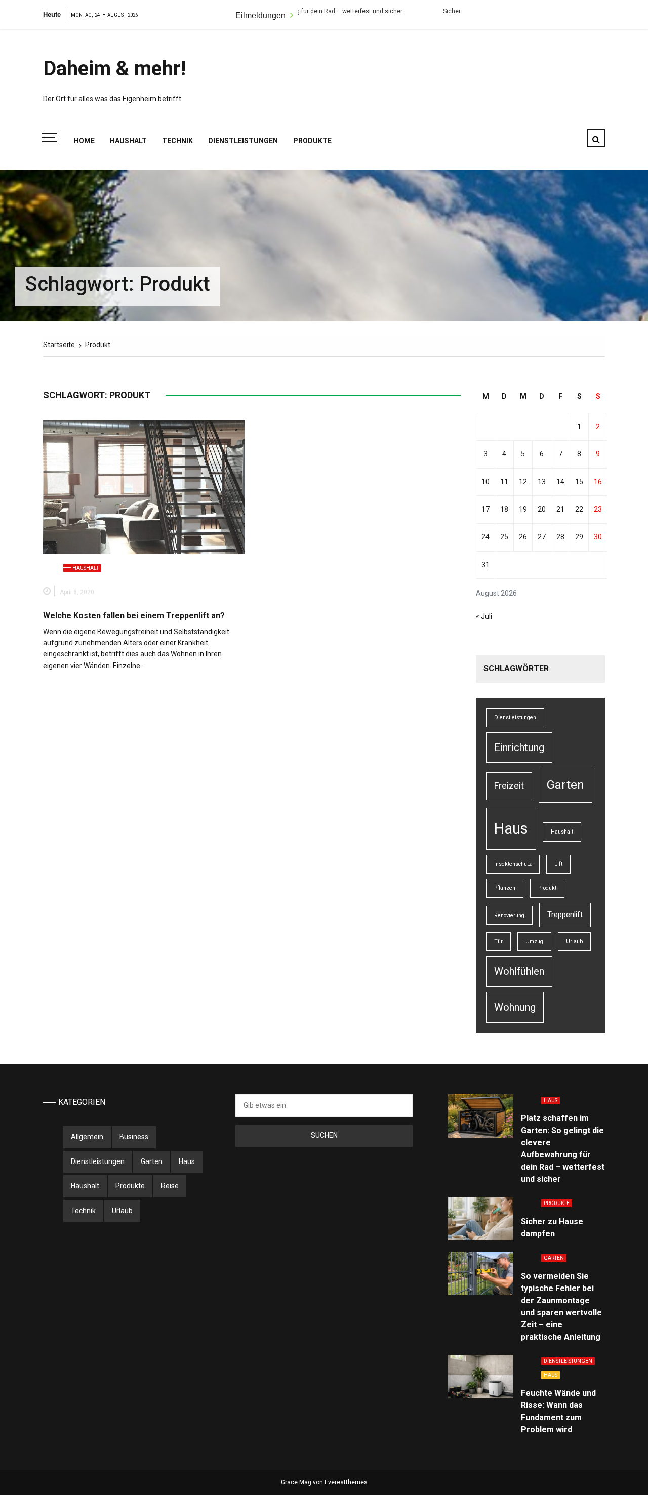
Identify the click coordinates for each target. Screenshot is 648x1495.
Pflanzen (504, 888)
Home (84, 141)
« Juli (484, 616)
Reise (170, 1186)
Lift (558, 864)
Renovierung (509, 915)
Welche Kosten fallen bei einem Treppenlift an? (134, 615)
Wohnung (515, 1007)
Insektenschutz (513, 864)
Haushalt (128, 141)
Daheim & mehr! (114, 68)
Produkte (312, 141)
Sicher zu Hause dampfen (441, 11)
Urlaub (574, 941)
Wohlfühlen (519, 971)
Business (133, 1137)
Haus (511, 828)
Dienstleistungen (243, 141)
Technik (177, 141)
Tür (498, 941)
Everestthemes (346, 1482)
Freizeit (509, 785)
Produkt (547, 888)
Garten (565, 785)
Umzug (534, 941)
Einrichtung (519, 747)
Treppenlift (565, 914)
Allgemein (87, 1137)
